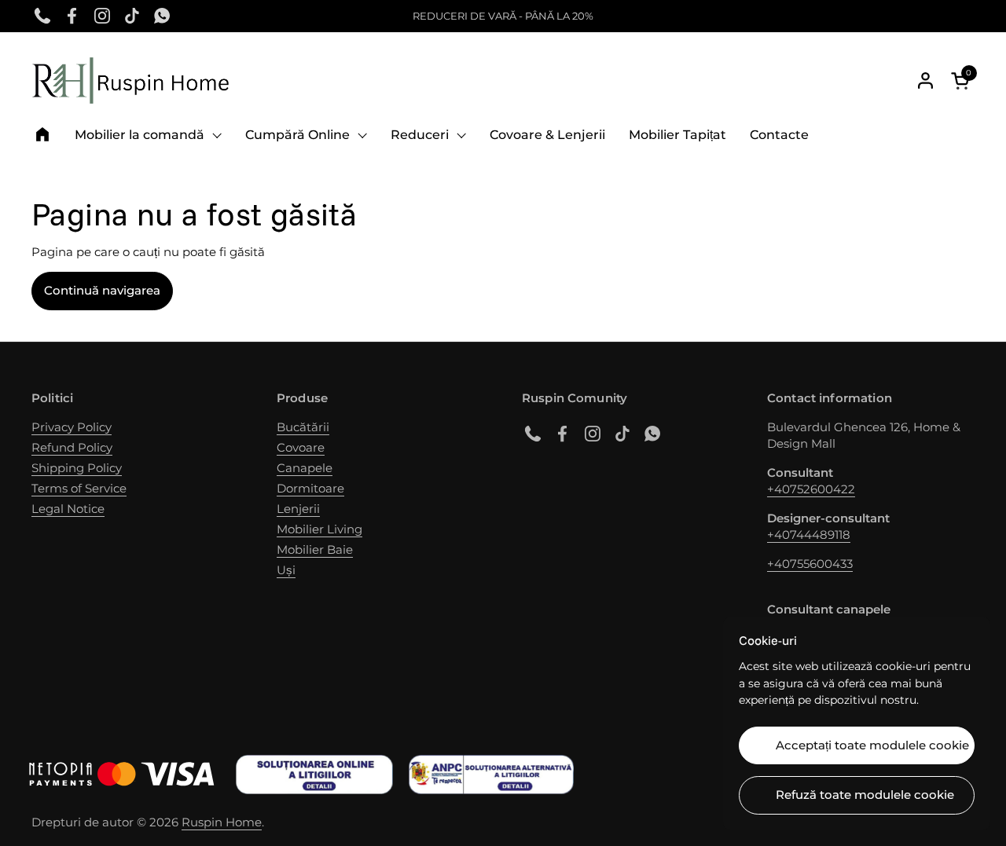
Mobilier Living (319, 529)
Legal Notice (68, 508)
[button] (963, 80)
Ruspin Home (222, 822)
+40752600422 (811, 489)
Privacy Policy (71, 426)
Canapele (304, 467)
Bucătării (303, 426)
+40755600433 (810, 563)
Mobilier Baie (315, 549)
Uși (286, 569)
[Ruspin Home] (130, 80)
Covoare (301, 447)
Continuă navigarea (102, 290)
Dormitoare (310, 488)
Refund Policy (71, 447)
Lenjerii (298, 508)
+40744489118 (808, 534)
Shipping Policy (76, 467)
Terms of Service (79, 488)
